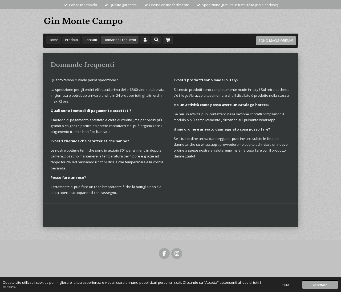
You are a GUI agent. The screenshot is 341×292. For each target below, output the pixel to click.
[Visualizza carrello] (168, 40)
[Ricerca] (156, 40)
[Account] (145, 40)
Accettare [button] (320, 285)
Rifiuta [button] (284, 285)
